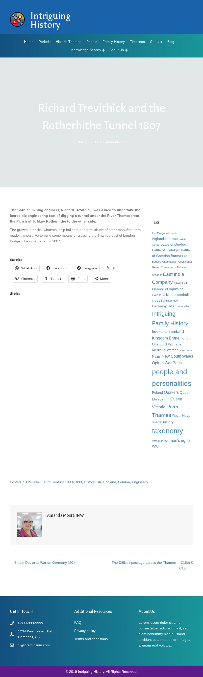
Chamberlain (169, 261)
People (91, 42)
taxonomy (167, 431)
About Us (116, 50)
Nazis (156, 356)
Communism (168, 267)
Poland (157, 393)
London (124, 482)
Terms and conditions (91, 639)
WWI (155, 446)
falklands (169, 295)
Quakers (171, 392)
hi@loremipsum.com (34, 645)
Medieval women (165, 350)
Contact (156, 42)
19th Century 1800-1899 (63, 482)
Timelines (137, 42)
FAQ (77, 622)
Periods (45, 42)
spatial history (163, 422)
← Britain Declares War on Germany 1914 (43, 562)
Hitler (172, 306)
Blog (170, 42)
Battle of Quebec (173, 244)
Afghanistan (161, 239)
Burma (176, 256)
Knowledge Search (86, 50)
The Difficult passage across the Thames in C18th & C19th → (152, 565)
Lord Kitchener (171, 344)
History (89, 482)
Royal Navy (181, 416)
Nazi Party (185, 350)
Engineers (140, 482)
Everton (156, 294)
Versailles (157, 440)
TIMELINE (33, 482)
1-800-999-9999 (30, 623)
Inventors (159, 332)
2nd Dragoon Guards (165, 233)
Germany (159, 306)
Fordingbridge (169, 300)
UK (99, 482)
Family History (113, 42)
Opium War (162, 363)
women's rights (177, 440)
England (109, 482)
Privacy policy (85, 631)
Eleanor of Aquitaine (167, 289)
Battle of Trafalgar (166, 250)
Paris (177, 363)
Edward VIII (181, 282)
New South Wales (177, 356)
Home (28, 42)
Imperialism (183, 306)
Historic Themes (68, 42)
